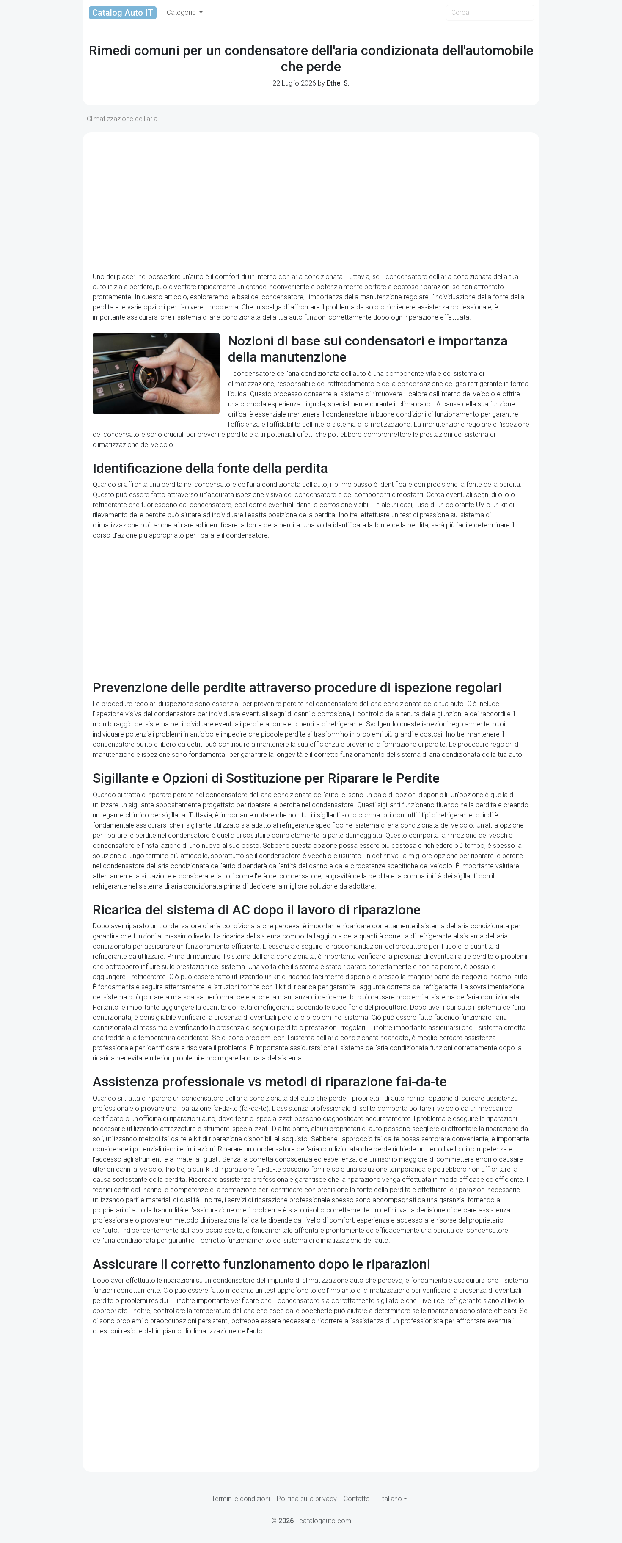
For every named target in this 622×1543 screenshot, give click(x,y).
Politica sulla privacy (307, 1499)
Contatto (357, 1499)
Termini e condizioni (241, 1499)
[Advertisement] (311, 202)
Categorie (182, 12)
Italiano (391, 1499)
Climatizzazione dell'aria (122, 119)
